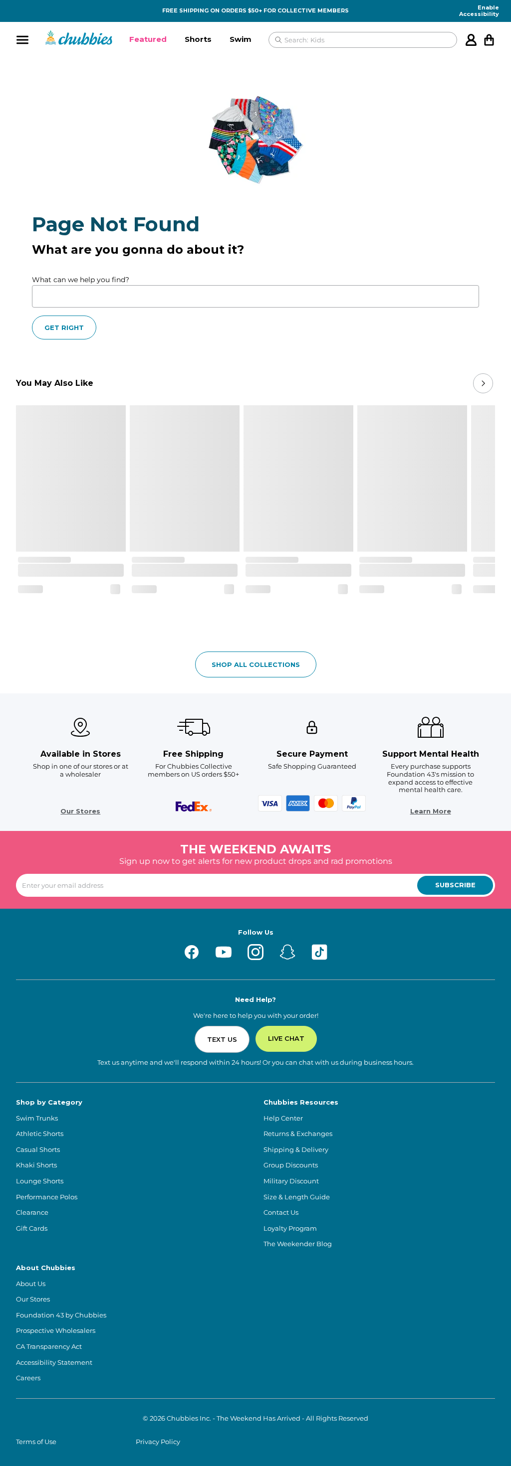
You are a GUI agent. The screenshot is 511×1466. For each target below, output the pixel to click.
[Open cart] (489, 40)
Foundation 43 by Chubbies (61, 1315)
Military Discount (291, 1181)
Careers (28, 1378)
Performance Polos (46, 1197)
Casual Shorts (38, 1149)
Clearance (32, 1212)
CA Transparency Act (49, 1346)
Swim (241, 39)
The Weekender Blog (297, 1244)
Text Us (222, 1039)
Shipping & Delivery (295, 1149)
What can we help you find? (80, 279)
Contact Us (280, 1212)
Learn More (430, 811)
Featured (148, 39)
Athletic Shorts (39, 1134)
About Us (30, 1284)
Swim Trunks (37, 1118)
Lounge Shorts (39, 1181)
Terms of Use (36, 1442)
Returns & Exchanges (297, 1134)
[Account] (471, 40)
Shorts (198, 39)
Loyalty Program (290, 1228)
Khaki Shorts (36, 1165)
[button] (148, 40)
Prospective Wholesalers (55, 1330)
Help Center (283, 1118)
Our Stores (80, 811)
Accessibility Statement (54, 1362)
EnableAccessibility (479, 10)
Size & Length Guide (296, 1197)
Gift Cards (31, 1228)
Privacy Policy (158, 1442)
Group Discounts (290, 1165)
